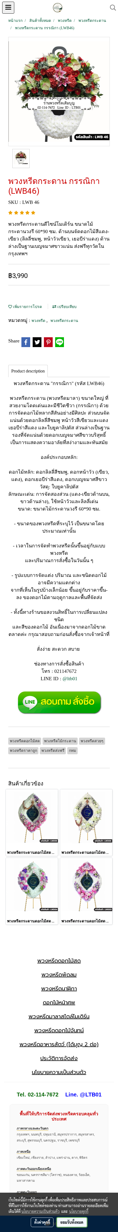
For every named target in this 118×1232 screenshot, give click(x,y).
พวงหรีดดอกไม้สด (59, 961)
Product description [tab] (28, 371)
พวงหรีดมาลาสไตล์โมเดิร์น (59, 1016)
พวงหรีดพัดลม (59, 974)
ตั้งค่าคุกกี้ (42, 1222)
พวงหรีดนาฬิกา (59, 988)
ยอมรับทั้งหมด (71, 1222)
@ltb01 (70, 678)
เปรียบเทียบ (66, 307)
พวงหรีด (39, 321)
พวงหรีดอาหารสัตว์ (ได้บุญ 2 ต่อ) (59, 1044)
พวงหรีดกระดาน (64, 321)
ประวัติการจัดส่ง (59, 1058)
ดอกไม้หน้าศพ (59, 1002)
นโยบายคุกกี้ (78, 1211)
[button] (111, 8)
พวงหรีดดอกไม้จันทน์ (59, 1030)
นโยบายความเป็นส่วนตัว (59, 1072)
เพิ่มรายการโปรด (27, 307)
